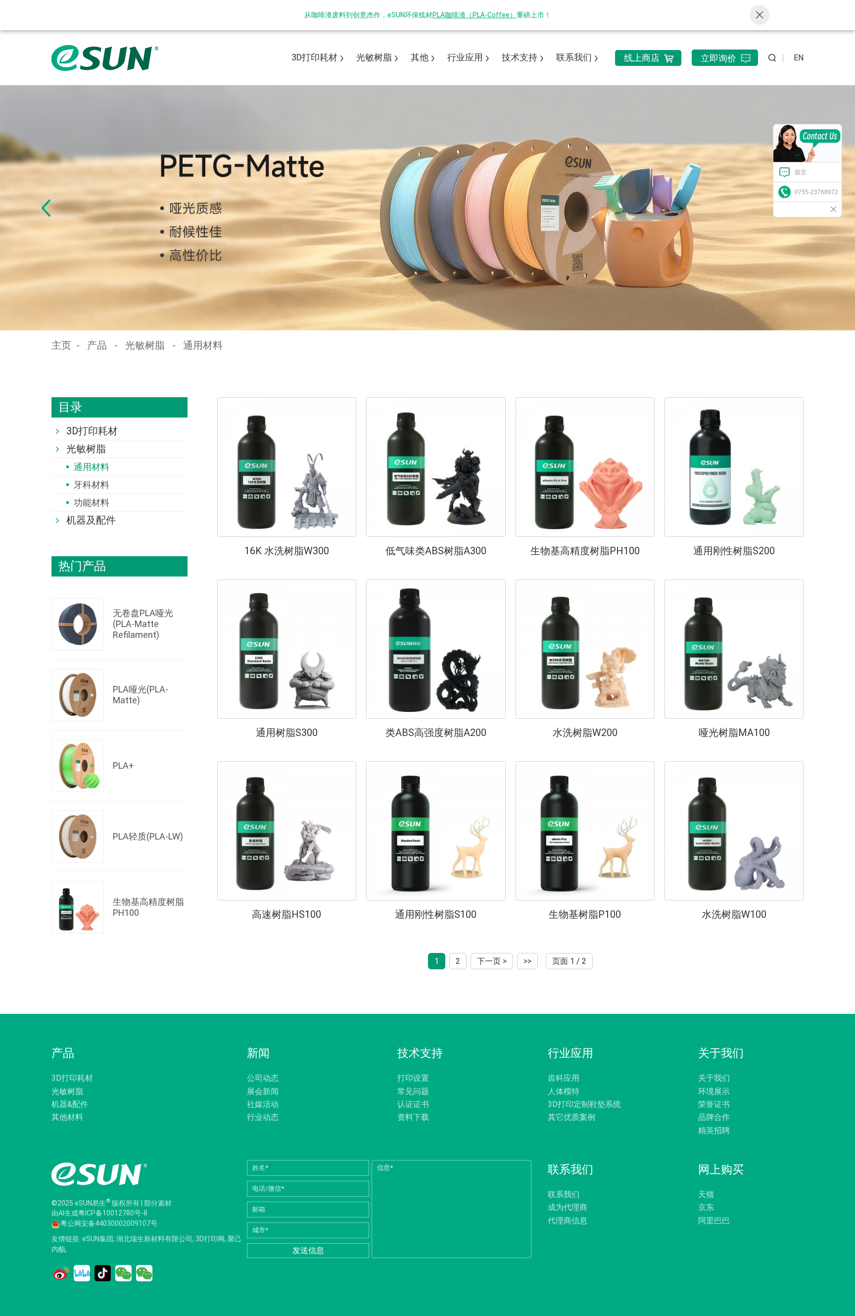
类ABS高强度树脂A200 (435, 732)
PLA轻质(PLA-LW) (148, 836)
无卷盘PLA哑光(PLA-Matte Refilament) (143, 623)
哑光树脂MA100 (734, 732)
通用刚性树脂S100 (435, 914)
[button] (46, 208)
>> (527, 961)
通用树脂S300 (287, 732)
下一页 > (492, 961)
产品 (97, 345)
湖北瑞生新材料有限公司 (154, 1239)
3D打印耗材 (314, 57)
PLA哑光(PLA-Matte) (140, 694)
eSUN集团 (97, 1239)
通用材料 (203, 345)
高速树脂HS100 (286, 914)
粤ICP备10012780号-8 (112, 1213)
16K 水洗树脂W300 (286, 551)
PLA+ (123, 765)
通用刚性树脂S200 (734, 551)
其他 (419, 57)
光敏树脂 (374, 57)
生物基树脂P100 (585, 914)
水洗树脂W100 (734, 914)
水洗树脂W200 (585, 732)
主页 (61, 345)
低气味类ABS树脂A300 (435, 551)
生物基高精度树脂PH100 (148, 907)
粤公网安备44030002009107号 (108, 1224)
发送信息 (308, 1250)
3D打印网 (210, 1239)
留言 (801, 172)
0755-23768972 (816, 192)
